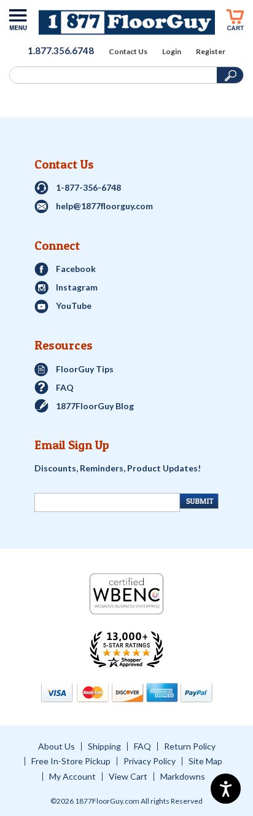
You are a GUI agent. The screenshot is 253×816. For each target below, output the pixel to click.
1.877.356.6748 (61, 50)
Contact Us (128, 51)
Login (171, 51)
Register (210, 51)
